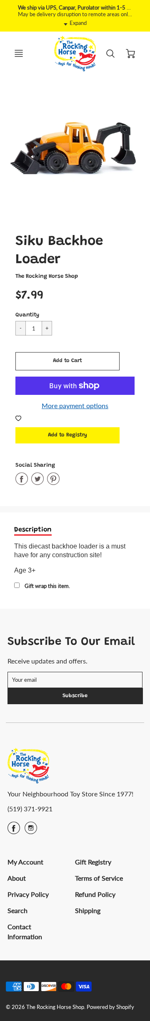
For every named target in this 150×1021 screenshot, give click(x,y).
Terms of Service (99, 878)
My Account (25, 862)
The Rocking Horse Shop (46, 276)
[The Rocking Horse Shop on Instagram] (31, 831)
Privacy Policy (28, 894)
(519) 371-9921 (30, 809)
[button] (67, 361)
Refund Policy (95, 894)
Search (18, 910)
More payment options (75, 405)
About (17, 878)
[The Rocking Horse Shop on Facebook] (14, 831)
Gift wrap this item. (47, 586)
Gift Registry (93, 862)
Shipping (87, 910)
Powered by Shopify (110, 1007)
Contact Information (25, 931)
